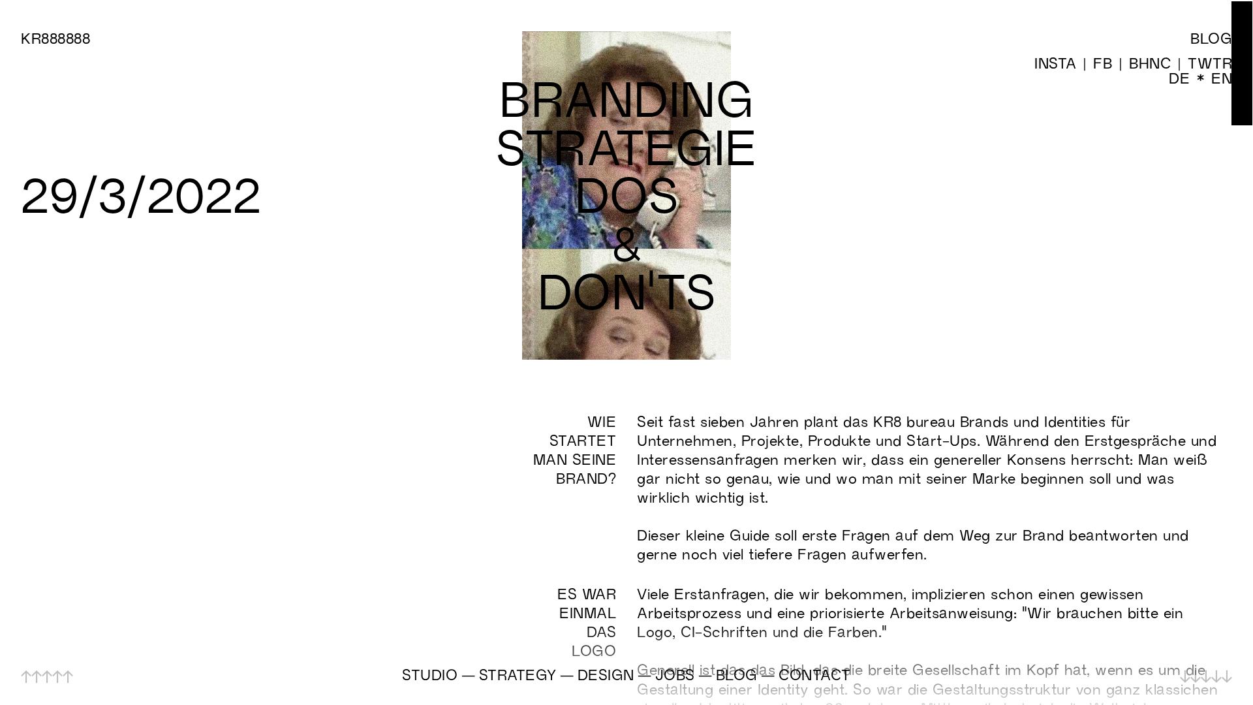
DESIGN (606, 674)
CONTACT (815, 674)
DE (1179, 78)
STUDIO (429, 674)
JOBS (675, 674)
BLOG (737, 674)
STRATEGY (518, 674)
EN (1221, 78)
